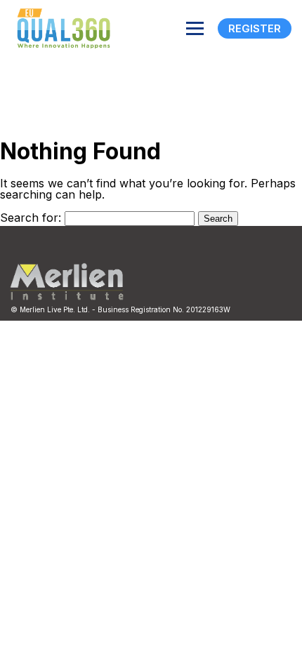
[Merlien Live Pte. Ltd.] (66, 297)
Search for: (30, 218)
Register (254, 28)
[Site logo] (59, 28)
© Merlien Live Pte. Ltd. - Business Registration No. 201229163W (120, 309)
